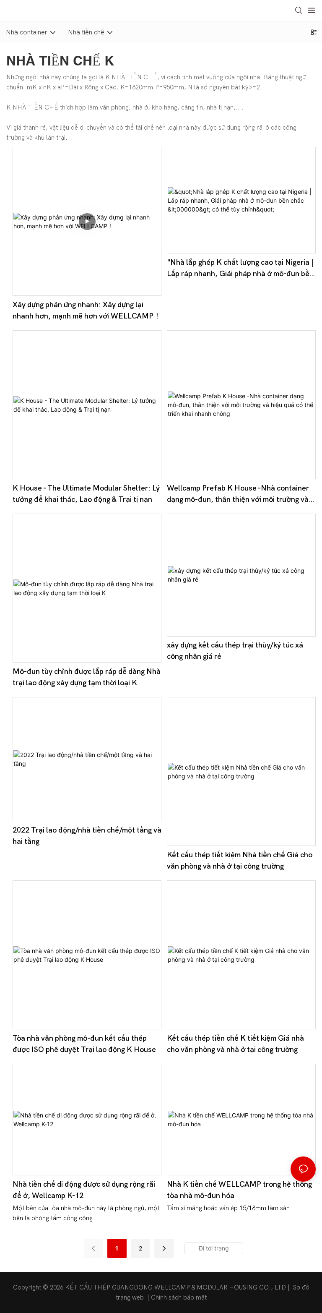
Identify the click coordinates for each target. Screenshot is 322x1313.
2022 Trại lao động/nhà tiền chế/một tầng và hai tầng (87, 836)
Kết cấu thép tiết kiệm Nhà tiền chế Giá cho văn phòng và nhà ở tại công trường (239, 861)
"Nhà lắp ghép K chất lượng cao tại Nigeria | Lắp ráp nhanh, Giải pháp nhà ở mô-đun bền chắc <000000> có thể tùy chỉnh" (240, 268)
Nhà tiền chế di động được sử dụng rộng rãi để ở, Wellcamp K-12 (84, 1190)
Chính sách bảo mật (179, 1297)
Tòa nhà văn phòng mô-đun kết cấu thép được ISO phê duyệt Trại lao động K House (84, 1044)
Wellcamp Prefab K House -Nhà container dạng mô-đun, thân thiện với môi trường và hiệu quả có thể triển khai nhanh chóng (238, 494)
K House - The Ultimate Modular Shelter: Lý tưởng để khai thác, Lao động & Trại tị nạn (86, 494)
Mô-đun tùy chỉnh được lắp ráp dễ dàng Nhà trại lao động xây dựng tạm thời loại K (87, 677)
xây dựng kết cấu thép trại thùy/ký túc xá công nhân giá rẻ (235, 651)
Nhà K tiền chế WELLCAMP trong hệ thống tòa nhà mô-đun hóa (239, 1190)
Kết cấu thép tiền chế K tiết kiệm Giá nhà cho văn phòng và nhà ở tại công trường (235, 1044)
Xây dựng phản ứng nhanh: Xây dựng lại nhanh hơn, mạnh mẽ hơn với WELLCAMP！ (87, 310)
